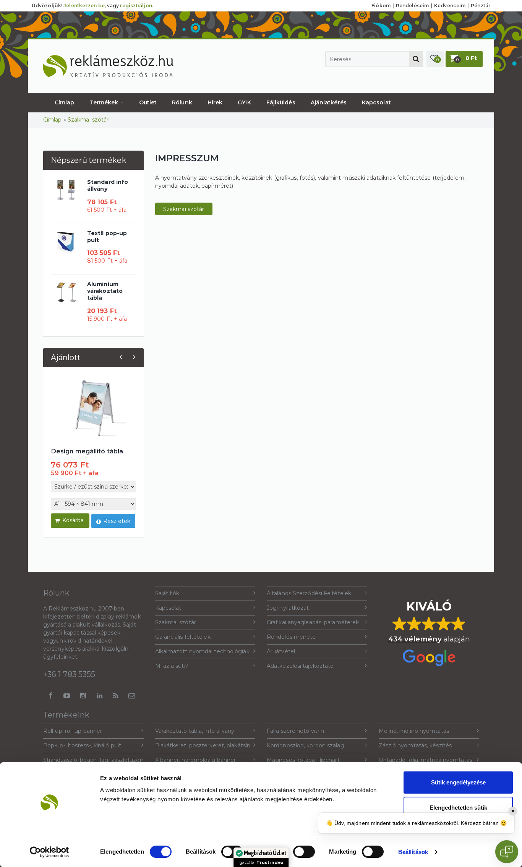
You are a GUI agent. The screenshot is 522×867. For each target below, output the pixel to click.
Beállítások (413, 852)
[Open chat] (506, 851)
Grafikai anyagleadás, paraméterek (313, 622)
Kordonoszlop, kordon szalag (305, 745)
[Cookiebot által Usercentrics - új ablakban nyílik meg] (49, 852)
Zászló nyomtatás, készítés (415, 745)
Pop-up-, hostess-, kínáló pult (82, 745)
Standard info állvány (107, 185)
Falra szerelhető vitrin (295, 730)
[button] (435, 59)
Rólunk (182, 102)
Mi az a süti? (171, 665)
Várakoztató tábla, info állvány (195, 730)
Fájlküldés (280, 102)
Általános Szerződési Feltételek (309, 593)
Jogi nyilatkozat (288, 607)
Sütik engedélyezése (458, 782)
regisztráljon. (136, 5)
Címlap (65, 102)
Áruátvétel (281, 651)
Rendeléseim (412, 5)
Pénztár (480, 5)
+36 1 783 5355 (69, 674)
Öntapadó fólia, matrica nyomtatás (425, 760)
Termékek (105, 102)
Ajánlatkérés (329, 102)
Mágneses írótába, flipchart (303, 760)
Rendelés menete (291, 636)
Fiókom (381, 5)
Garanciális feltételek (183, 636)
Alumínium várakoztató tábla (105, 291)
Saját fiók (167, 593)
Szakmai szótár (88, 119)
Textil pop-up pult (107, 237)
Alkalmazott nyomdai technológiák (202, 651)
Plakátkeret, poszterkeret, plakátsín (203, 745)
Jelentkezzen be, (84, 5)
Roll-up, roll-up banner (72, 730)
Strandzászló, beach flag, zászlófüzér (92, 760)
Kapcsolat (376, 102)
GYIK (244, 102)
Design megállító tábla (87, 451)
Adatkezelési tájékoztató (300, 665)
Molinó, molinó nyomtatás (414, 730)
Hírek (215, 102)
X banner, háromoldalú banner (195, 760)
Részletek (116, 521)
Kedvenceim (449, 5)
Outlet (148, 102)
